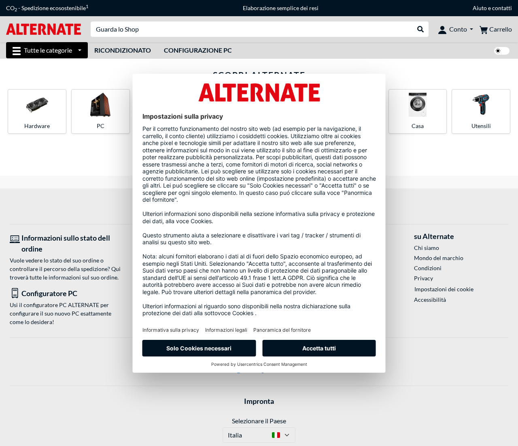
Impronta (259, 401)
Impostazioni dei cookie (443, 289)
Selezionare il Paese (259, 421)
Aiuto (480, 7)
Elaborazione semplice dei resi (280, 7)
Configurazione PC (198, 50)
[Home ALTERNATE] (43, 28)
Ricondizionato (122, 50)
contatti (502, 7)
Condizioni (428, 268)
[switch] (502, 51)
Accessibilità (430, 299)
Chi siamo (426, 247)
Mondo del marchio (438, 257)
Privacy (423, 278)
